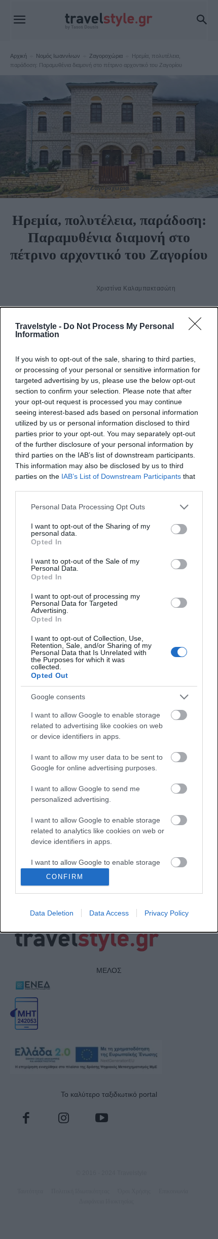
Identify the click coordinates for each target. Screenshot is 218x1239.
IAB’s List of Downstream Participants (121, 476)
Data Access (109, 913)
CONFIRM (65, 877)
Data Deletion (52, 913)
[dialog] (109, 619)
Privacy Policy (166, 913)
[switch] (179, 529)
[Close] (198, 327)
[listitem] (109, 507)
